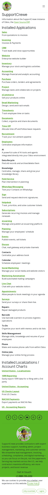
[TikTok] (39, 417)
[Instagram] (33, 417)
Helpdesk (6, 202)
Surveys (5, 299)
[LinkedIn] (20, 417)
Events (5, 236)
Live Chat (6, 283)
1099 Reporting (9, 375)
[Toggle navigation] (43, 6)
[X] (14, 417)
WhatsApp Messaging (12, 186)
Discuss (5, 244)
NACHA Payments (10, 399)
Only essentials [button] (29, 491)
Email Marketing (10, 102)
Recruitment (8, 134)
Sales (4, 32)
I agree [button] (41, 491)
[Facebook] (8, 417)
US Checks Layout (10, 391)
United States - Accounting (15, 386)
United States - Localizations (16, 371)
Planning (6, 228)
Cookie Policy (33, 483)
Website (6, 55)
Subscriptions (8, 210)
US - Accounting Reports (14, 407)
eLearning (7, 221)
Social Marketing (10, 268)
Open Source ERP (22, 22)
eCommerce (8, 94)
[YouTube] (27, 417)
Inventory (6, 63)
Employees (7, 141)
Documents (7, 118)
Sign (4, 194)
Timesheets (8, 110)
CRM (4, 47)
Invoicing (6, 40)
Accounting (7, 71)
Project (5, 87)
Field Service (8, 179)
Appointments (9, 291)
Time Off (6, 126)
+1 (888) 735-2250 (24, 476)
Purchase (6, 79)
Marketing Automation (13, 275)
